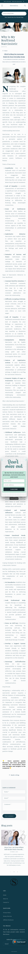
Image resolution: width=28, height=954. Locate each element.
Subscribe (14, 489)
